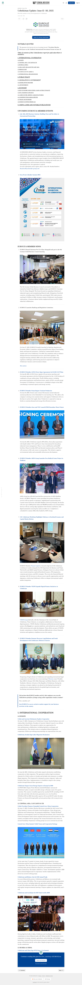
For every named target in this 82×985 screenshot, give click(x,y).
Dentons (51, 679)
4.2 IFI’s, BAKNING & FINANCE (26, 92)
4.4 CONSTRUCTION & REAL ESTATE (28, 97)
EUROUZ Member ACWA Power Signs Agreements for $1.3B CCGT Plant (41, 372)
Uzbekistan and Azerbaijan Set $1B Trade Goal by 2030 (34, 893)
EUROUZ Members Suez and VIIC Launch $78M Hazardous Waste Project (42, 407)
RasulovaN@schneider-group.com (29, 169)
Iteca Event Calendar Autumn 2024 (30, 175)
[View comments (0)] (23, 18)
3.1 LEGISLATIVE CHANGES (25, 82)
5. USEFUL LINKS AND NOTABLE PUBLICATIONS (34, 105)
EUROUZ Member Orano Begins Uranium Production (36, 391)
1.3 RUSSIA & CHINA (23, 65)
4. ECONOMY (22, 88)
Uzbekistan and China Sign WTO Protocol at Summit (33, 950)
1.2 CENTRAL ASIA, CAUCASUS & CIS (27, 62)
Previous (22, 970)
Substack (35, 982)
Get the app (47, 979)
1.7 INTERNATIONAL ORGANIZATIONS (28, 74)
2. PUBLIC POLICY (24, 77)
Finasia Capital (35, 566)
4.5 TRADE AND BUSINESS (24, 99)
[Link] (16, 44)
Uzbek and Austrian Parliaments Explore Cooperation (33, 719)
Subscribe (71, 2)
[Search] (63, 3)
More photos (23, 366)
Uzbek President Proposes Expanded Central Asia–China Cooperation (38, 806)
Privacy (39, 975)
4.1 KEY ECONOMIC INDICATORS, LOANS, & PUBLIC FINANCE (34, 90)
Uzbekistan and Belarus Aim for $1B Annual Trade (32, 877)
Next (60, 970)
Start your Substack (37, 979)
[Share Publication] (66, 3)
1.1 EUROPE (21, 60)
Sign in (78, 2)
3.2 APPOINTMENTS (23, 85)
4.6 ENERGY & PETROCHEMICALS (27, 102)
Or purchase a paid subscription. (41, 963)
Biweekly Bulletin (22, 8)
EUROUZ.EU (29, 29)
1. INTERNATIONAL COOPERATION (29, 58)
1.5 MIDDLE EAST (22, 69)
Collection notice (49, 975)
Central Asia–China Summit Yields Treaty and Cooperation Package (37, 824)
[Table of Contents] (1, 492)
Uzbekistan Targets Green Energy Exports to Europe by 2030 (35, 786)
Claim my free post (41, 960)
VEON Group (24, 620)
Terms (43, 975)
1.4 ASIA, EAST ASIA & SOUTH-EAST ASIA (28, 67)
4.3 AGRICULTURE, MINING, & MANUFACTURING (31, 95)
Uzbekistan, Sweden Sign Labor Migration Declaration (34, 735)
